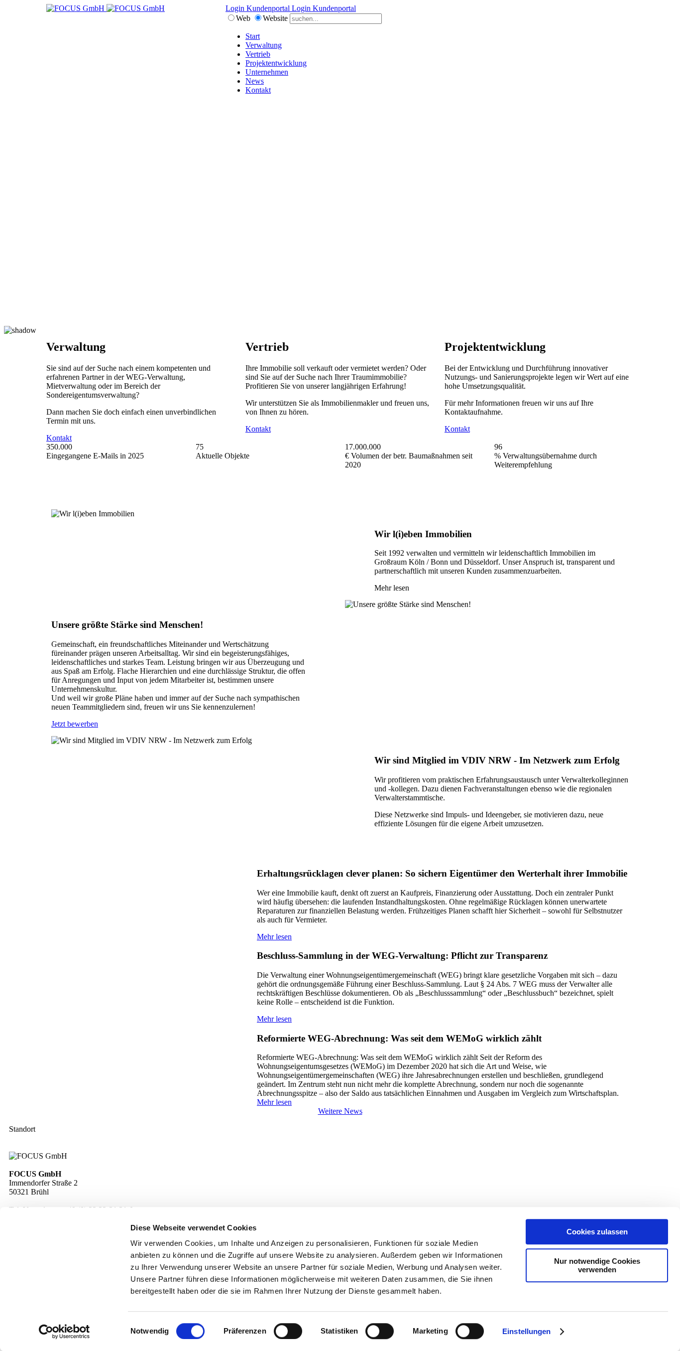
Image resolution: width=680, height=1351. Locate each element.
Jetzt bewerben (74, 724)
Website (275, 18)
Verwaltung (263, 45)
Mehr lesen (274, 936)
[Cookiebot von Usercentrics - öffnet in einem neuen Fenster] (64, 1331)
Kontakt (258, 90)
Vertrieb (257, 54)
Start (252, 36)
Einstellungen (526, 1331)
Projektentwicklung (276, 63)
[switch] (288, 1331)
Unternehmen (266, 72)
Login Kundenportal (259, 8)
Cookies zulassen (597, 1231)
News (254, 81)
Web (243, 18)
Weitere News (340, 1111)
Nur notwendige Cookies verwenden (597, 1265)
